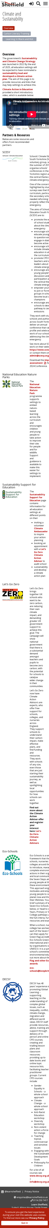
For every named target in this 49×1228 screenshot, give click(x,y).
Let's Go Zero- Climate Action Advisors (35, 837)
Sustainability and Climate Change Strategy (19, 60)
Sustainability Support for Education (37, 497)
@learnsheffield (13, 1191)
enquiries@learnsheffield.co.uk (32, 1197)
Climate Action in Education (17, 89)
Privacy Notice (32, 1191)
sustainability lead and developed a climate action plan (17, 76)
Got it (24, 1222)
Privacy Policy (36, 1217)
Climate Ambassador (41, 530)
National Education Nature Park (35, 389)
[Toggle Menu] (45, 3)
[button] (31, 3)
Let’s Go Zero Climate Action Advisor (40, 555)
